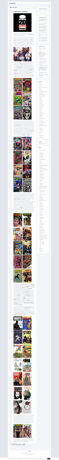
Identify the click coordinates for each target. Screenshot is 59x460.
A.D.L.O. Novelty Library (42, 150)
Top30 (40, 132)
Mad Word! (40, 197)
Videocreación (41, 135)
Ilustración (40, 106)
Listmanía (40, 112)
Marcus (40, 202)
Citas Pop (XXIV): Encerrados (43, 65)
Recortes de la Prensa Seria (43, 125)
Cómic (22, 444)
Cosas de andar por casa (42, 91)
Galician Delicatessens (42, 62)
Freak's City (41, 180)
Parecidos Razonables (42, 122)
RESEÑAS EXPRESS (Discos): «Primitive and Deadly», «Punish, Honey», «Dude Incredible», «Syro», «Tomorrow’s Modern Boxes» (43, 69)
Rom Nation (41, 227)
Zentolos (40, 251)
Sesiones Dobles (41, 230)
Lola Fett (40, 196)
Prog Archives (41, 224)
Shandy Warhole (41, 56)
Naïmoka (40, 212)
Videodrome (41, 248)
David (19, 444)
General (40, 103)
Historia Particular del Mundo (43, 186)
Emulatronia (41, 171)
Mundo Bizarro (41, 118)
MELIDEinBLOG (41, 203)
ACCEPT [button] (49, 458)
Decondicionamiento (42, 159)
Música (40, 119)
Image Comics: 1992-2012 (20, 11)
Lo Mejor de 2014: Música (42, 61)
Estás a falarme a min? (42, 177)
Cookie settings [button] (44, 458)
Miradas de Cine (41, 206)
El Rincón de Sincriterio (42, 168)
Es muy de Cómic (41, 174)
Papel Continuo (41, 218)
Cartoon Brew (41, 156)
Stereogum (40, 233)
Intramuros (12, 3)
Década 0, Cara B (41, 94)
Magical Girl (41, 64)
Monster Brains (41, 209)
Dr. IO (40, 97)
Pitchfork (40, 221)
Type (40, 245)
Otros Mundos (41, 121)
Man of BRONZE (41, 199)
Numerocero (41, 215)
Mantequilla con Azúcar (42, 200)
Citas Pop (40, 84)
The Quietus (41, 239)
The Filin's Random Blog (42, 236)
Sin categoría (41, 129)
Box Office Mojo (41, 153)
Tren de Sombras (41, 242)
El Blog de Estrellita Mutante (43, 165)
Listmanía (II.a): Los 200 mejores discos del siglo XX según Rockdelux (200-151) (43, 27)
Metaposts (40, 115)
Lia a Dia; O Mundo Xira (42, 194)
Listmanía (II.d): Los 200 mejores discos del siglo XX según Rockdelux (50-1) (43, 20)
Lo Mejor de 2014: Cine (42, 59)
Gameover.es (41, 183)
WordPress (29, 454)
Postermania (41, 124)
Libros (40, 109)
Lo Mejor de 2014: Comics (42, 58)
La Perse (40, 193)
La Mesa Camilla (41, 191)
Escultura (40, 100)
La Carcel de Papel (41, 190)
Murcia (40, 49)
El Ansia (40, 162)
